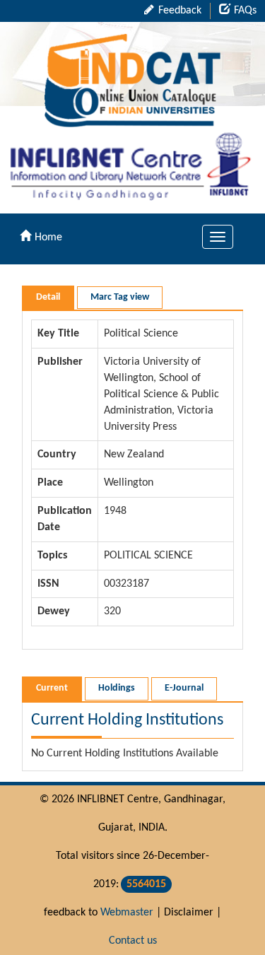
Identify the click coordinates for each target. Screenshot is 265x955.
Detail (48, 297)
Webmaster (126, 912)
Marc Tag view (119, 297)
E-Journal (184, 688)
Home (48, 237)
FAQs (245, 10)
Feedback (178, 10)
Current (52, 688)
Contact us (133, 941)
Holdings (116, 688)
